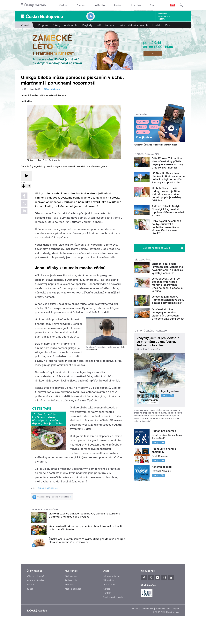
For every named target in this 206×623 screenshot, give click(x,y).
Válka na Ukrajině (35, 576)
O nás (121, 25)
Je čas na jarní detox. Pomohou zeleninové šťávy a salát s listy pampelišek (168, 299)
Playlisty (87, 25)
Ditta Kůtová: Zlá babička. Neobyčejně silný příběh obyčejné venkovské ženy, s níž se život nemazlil (167, 163)
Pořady (56, 25)
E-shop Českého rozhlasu (151, 331)
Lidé (98, 25)
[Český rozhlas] (33, 5)
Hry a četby (141, 122)
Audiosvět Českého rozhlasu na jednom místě (155, 145)
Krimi (154, 122)
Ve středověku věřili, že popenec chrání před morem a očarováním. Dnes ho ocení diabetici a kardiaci (167, 284)
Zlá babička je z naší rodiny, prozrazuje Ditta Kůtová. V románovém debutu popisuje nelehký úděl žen (166, 194)
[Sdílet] (28, 186)
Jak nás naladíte (138, 25)
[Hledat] (181, 5)
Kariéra (106, 588)
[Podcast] (23, 186)
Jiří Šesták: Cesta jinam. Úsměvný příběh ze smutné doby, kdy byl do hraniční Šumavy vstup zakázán (168, 178)
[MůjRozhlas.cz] (26, 101)
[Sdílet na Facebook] (24, 196)
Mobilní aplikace (73, 588)
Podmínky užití (163, 609)
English (176, 609)
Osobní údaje (147, 609)
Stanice (117, 5)
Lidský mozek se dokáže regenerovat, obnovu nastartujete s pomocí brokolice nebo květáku (84, 515)
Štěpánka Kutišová (47, 488)
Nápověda (108, 580)
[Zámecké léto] (103, 49)
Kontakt (157, 25)
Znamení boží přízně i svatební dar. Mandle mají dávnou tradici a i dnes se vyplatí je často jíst (168, 268)
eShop (30, 588)
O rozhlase (136, 5)
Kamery (161, 19)
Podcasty (70, 584)
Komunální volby (35, 580)
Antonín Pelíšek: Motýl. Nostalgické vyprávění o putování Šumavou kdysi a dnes (168, 211)
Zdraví (25, 25)
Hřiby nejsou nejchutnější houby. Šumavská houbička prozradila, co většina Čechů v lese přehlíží (167, 227)
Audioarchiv (164, 16)
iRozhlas (63, 5)
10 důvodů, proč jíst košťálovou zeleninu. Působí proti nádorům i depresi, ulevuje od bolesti (48, 419)
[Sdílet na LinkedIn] (24, 211)
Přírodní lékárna (52, 89)
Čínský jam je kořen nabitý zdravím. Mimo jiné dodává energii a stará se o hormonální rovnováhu (87, 540)
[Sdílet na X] (24, 203)
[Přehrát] (26, 176)
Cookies (134, 609)
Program (81, 5)
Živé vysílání (141, 132)
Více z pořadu (143, 259)
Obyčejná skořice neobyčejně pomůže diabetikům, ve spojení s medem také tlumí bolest (168, 314)
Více (169, 25)
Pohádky (140, 127)
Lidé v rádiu (109, 584)
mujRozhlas (99, 5)
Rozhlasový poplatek (114, 597)
